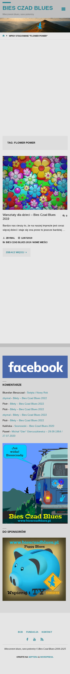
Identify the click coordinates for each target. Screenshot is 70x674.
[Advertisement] (35, 88)
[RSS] (42, 639)
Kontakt (47, 632)
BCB (20, 632)
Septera (33, 657)
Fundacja (32, 632)
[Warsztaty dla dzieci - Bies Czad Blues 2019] (35, 183)
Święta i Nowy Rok (37, 392)
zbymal (7, 398)
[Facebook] (27, 639)
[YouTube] (34, 639)
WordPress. (46, 657)
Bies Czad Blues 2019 (18, 242)
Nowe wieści (40, 242)
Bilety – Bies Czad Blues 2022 (30, 398)
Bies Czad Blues (28, 8)
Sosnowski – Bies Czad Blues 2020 (34, 426)
